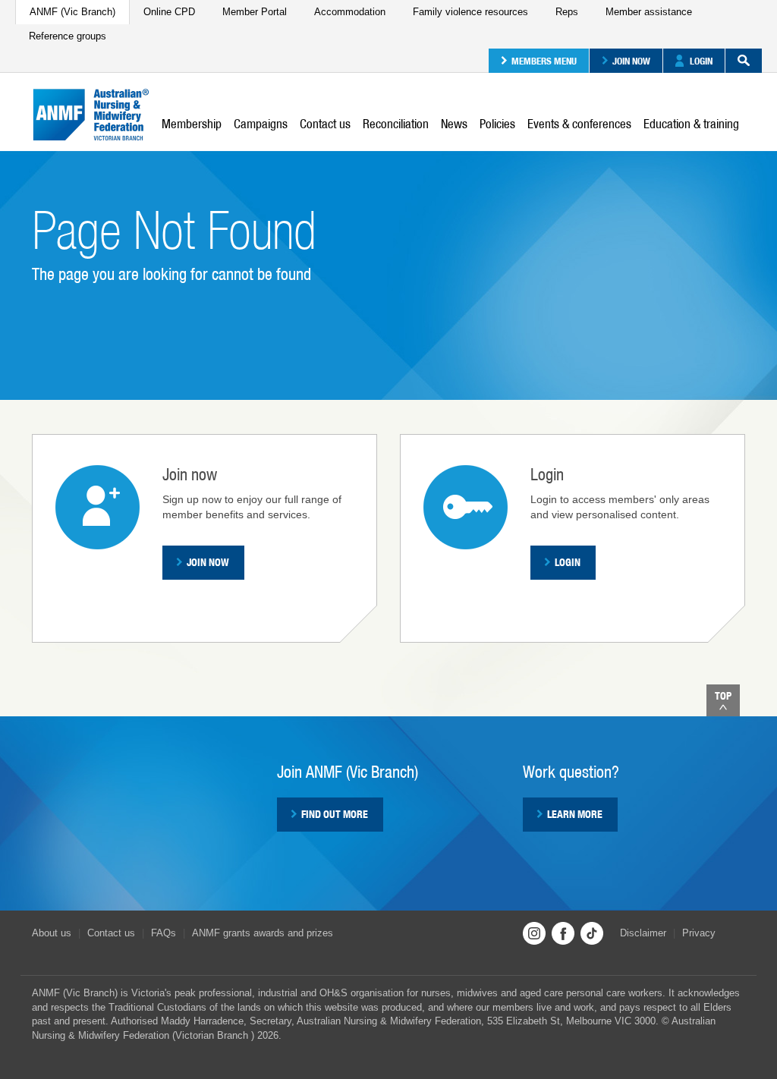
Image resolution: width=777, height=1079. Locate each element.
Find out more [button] (334, 814)
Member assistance (649, 11)
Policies (497, 123)
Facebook (563, 933)
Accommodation (349, 11)
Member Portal (254, 11)
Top (723, 696)
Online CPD (169, 11)
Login (701, 61)
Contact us (325, 123)
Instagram (534, 933)
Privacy (699, 933)
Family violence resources (470, 11)
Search (743, 61)
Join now (631, 61)
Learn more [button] (574, 814)
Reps (566, 11)
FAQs (163, 933)
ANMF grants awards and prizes (262, 933)
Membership (192, 123)
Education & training (691, 123)
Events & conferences (579, 123)
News (454, 123)
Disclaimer (643, 933)
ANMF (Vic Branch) (72, 11)
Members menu (544, 61)
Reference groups (67, 36)
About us (51, 933)
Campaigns (261, 123)
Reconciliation (396, 123)
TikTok (591, 933)
